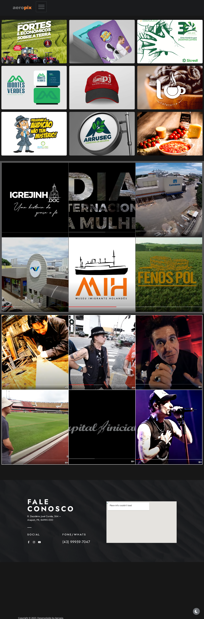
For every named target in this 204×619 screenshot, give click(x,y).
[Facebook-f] (28, 542)
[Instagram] (34, 542)
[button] (41, 6)
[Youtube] (39, 542)
